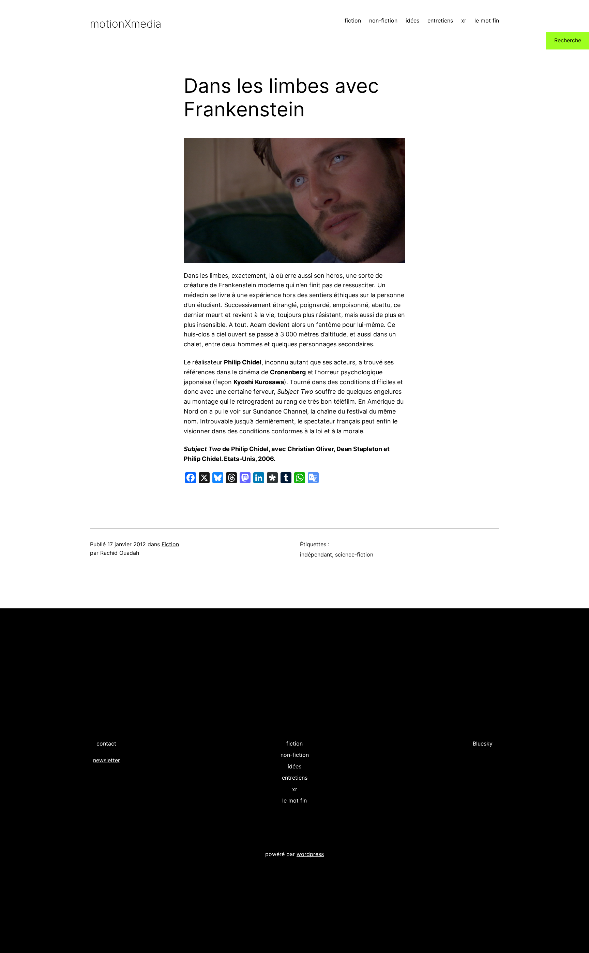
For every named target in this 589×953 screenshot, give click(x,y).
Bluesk (481, 743)
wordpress (310, 854)
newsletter (106, 760)
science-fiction (354, 554)
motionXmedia (126, 23)
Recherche (567, 40)
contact (106, 743)
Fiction (170, 544)
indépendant (316, 554)
